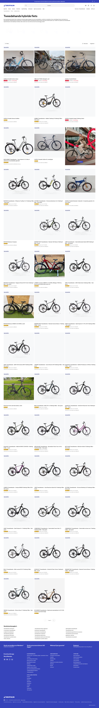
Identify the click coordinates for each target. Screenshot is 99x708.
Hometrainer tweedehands (40, 631)
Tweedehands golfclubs (9, 633)
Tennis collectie (7, 638)
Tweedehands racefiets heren (10, 636)
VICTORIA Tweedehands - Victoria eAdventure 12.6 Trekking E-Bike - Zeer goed (48, 201)
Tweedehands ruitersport (9, 628)
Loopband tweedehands (9, 631)
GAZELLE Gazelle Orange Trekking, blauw (74, 118)
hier (40, 21)
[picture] (19, 62)
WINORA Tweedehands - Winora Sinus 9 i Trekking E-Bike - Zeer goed (18, 611)
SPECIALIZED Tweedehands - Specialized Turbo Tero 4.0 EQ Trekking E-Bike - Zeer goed (48, 447)
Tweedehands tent (69, 630)
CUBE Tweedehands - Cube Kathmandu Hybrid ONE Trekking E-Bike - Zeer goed (79, 242)
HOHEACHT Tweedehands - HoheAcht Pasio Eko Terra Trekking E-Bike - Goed (80, 406)
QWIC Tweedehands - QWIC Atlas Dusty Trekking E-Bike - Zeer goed (79, 283)
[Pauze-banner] (93, 1)
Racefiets (55, 36)
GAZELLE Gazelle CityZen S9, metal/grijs (43, 159)
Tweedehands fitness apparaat (41, 628)
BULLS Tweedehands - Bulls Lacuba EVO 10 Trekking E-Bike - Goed (18, 570)
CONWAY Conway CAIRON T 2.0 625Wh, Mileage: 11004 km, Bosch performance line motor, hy (48, 283)
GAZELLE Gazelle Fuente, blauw (11, 79)
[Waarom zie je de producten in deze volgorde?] (82, 43)
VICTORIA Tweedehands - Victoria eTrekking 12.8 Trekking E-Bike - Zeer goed (80, 488)
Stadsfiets (32, 36)
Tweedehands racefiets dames (41, 638)
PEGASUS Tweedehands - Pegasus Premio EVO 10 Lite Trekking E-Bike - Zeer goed (19, 283)
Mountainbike (67, 36)
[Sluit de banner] (94, 1)
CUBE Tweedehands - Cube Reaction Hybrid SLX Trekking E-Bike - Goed (49, 488)
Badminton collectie (70, 635)
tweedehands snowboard (40, 633)
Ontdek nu (80, 161)
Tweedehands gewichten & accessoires (74, 631)
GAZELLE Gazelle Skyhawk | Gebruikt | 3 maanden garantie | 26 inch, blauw (80, 201)
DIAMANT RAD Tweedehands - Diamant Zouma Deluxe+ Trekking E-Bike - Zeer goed (80, 570)
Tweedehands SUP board (9, 635)
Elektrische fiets (20, 36)
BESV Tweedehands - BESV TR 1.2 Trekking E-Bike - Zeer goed (48, 405)
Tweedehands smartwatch (71, 636)
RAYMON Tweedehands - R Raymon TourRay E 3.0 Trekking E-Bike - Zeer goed (19, 201)
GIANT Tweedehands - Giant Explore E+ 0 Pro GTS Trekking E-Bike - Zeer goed (80, 324)
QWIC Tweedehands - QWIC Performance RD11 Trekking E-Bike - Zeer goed (18, 365)
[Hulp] (88, 5)
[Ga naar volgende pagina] (53, 620)
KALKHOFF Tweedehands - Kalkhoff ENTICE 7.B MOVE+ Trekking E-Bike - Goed (18, 447)
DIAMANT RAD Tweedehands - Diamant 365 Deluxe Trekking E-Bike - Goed (48, 242)
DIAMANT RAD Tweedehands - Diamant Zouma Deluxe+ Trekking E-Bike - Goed (49, 324)
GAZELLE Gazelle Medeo (70, 79)
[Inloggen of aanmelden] (91, 5)
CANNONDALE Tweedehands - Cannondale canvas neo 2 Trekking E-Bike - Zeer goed (80, 529)
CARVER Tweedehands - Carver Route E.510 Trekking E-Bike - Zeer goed (49, 365)
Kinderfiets (43, 36)
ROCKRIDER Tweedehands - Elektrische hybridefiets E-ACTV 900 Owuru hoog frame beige (49, 611)
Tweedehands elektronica (40, 635)
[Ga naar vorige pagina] (45, 620)
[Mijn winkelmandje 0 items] (94, 5)
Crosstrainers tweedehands (9, 630)
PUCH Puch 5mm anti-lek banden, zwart (13, 405)
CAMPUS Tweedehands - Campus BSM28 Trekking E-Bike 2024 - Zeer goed (18, 488)
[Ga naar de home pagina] (9, 5)
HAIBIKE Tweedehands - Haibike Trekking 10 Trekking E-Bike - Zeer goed (48, 119)
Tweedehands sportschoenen (72, 633)
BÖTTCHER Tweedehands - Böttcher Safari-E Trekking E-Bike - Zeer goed (79, 447)
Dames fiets (78, 36)
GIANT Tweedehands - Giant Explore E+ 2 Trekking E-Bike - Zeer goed (18, 529)
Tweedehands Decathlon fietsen (9, 37)
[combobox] (92, 43)
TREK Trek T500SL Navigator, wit (41, 79)
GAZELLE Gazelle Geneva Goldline (11, 118)
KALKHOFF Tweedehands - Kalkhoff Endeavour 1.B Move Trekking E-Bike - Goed (80, 365)
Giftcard (93, 8)
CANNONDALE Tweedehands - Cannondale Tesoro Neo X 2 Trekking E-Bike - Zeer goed (47, 529)
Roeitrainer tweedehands (40, 630)
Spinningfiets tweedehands (71, 628)
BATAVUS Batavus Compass (10, 241)
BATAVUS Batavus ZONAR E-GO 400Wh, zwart (14, 323)
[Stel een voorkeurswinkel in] (85, 5)
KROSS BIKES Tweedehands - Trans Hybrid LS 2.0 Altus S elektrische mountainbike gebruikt (17, 160)
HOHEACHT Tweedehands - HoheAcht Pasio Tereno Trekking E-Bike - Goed (48, 570)
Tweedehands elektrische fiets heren (42, 636)
